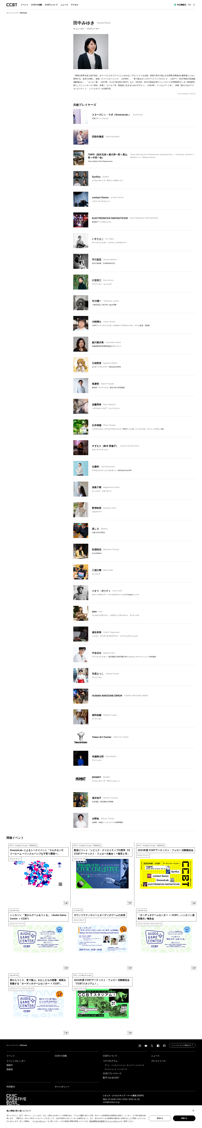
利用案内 (11, 1086)
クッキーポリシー (39, 1121)
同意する (184, 1118)
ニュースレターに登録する (181, 1045)
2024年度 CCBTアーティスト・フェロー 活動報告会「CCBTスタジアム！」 (102, 982)
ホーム (9, 13)
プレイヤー (15, 13)
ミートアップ (122, 1069)
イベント (11, 1056)
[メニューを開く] (194, 4)
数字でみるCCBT (111, 1077)
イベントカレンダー (16, 1061)
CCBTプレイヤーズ (112, 1073)
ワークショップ (110, 1069)
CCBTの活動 (36, 5)
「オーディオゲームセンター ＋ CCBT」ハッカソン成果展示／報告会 (166, 917)
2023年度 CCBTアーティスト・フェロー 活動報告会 (165, 850)
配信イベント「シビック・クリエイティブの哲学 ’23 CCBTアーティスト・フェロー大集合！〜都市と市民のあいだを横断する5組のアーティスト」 (102, 852)
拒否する (160, 1118)
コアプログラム (110, 1061)
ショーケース (139, 1065)
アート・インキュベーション (115, 1065)
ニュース (64, 5)
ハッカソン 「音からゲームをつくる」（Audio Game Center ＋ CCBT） (38, 917)
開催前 (10, 1069)
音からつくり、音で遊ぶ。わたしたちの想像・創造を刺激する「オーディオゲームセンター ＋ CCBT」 (38, 982)
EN (189, 5)
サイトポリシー (62, 1086)
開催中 (10, 1065)
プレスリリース (158, 1061)
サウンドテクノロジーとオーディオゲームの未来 (99, 915)
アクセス (74, 5)
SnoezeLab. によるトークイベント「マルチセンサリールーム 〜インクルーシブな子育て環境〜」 (36, 852)
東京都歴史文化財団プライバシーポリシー (105, 1121)
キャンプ (130, 1065)
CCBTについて (51, 5)
